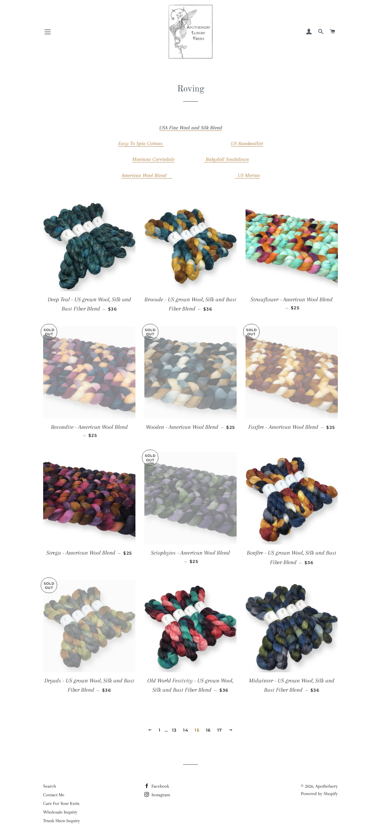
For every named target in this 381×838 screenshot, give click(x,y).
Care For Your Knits (61, 803)
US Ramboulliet (247, 143)
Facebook (159, 786)
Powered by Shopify (319, 793)
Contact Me (53, 794)
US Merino (247, 175)
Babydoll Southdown (226, 159)
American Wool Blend (146, 175)
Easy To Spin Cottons (141, 143)
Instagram (160, 794)
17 (219, 730)
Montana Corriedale (153, 159)
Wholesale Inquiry (60, 812)
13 (174, 730)
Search (49, 786)
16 (208, 730)
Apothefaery (326, 786)
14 (185, 730)
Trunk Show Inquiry (61, 820)
